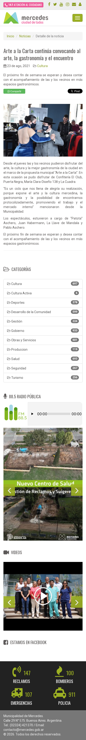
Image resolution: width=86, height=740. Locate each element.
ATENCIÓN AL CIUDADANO (25, 5)
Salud (44, 359)
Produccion (44, 349)
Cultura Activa (44, 293)
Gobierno (44, 331)
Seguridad (44, 368)
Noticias (25, 36)
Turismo (44, 377)
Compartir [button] (15, 91)
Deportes (44, 302)
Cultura (42, 66)
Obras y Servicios (44, 340)
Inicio (10, 36)
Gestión (44, 321)
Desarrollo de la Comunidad (44, 312)
